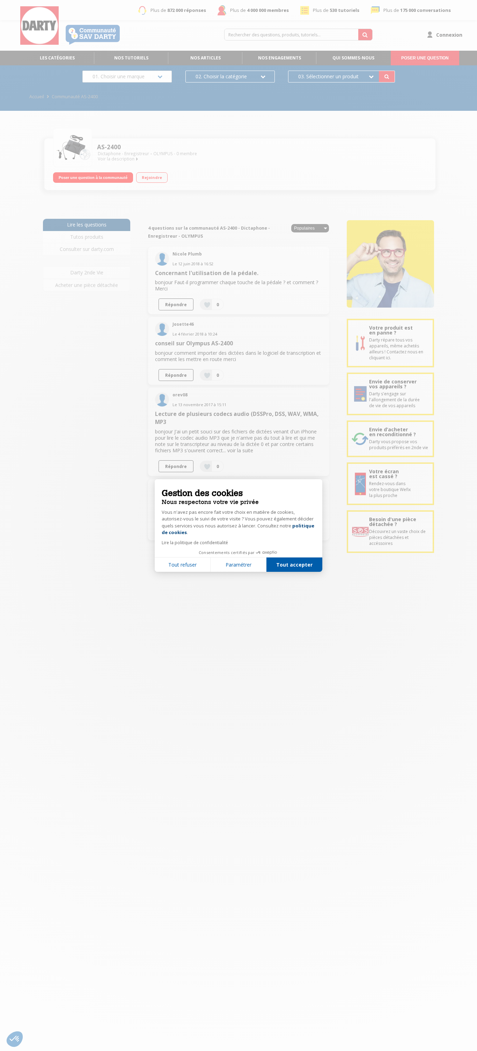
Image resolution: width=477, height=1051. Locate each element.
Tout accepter (294, 564)
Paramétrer (238, 564)
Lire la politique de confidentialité (195, 543)
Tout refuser (182, 564)
